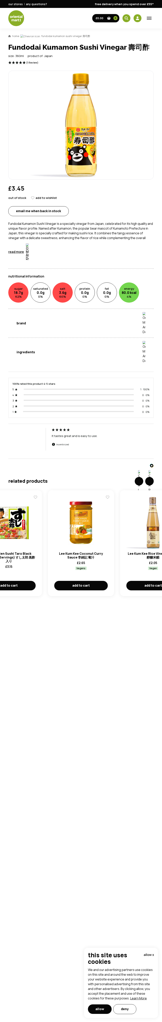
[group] (81, 443)
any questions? (36, 4)
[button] (106, 18)
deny (125, 1009)
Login (130, 344)
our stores (15, 4)
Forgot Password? (130, 359)
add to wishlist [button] (46, 198)
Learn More (138, 998)
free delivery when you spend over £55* (124, 4)
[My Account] (137, 18)
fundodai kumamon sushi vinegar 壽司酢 (65, 36)
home (15, 36)
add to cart (81, 585)
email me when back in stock (38, 211)
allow (99, 1009)
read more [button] (16, 252)
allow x (149, 955)
